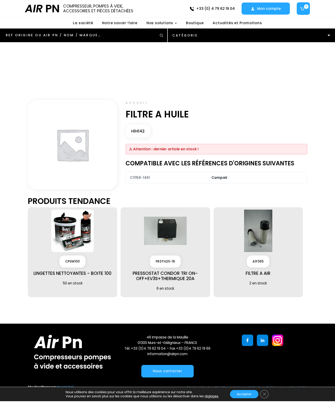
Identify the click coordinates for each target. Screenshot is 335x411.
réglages (211, 396)
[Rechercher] (161, 35)
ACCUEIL (137, 103)
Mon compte (269, 8)
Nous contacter (167, 371)
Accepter (244, 394)
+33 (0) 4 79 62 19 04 (215, 8)
